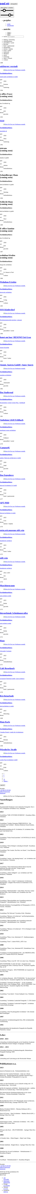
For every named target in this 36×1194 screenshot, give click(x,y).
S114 (2, 121)
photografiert (14, 4)
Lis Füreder (6, 1185)
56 (4, 779)
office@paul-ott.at (5, 791)
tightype (5, 1192)
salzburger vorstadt (9, 66)
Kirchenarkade (7, 696)
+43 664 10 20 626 (5, 790)
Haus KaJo (5, 722)
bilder (9, 33)
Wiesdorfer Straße (8, 749)
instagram (2, 793)
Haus (2, 641)
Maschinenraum (7, 585)
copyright (6, 1179)
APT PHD (4, 503)
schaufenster (10, 25)
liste (9, 34)
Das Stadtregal (6, 392)
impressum (6, 1181)
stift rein (4, 558)
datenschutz (6, 1182)
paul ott (4, 3)
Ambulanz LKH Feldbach (11, 420)
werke (8, 24)
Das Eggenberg (7, 475)
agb (4, 1178)
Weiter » (5, 781)
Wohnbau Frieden (8, 282)
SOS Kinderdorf (7, 309)
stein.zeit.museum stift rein (12, 530)
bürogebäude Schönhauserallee (14, 613)
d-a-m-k (5, 1188)
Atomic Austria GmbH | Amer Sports (16, 365)
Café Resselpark (7, 668)
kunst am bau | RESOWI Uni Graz (15, 337)
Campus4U (5, 448)
